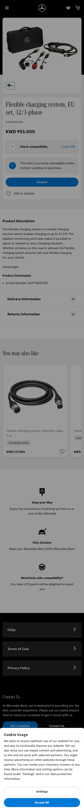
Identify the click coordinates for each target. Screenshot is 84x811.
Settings (42, 791)
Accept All (42, 802)
